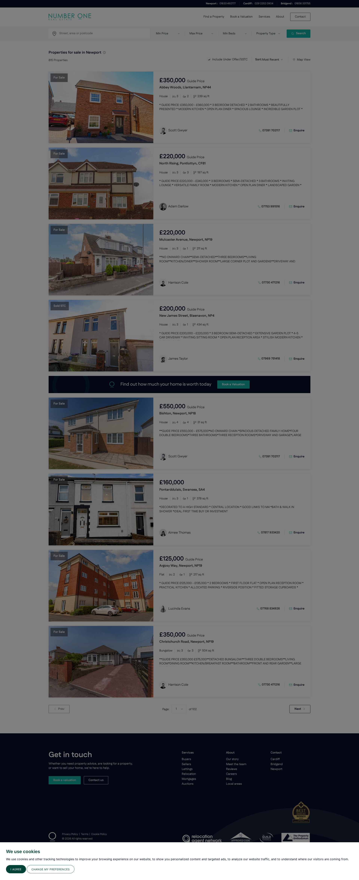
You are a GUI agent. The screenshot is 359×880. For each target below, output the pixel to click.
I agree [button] (16, 869)
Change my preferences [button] (50, 869)
